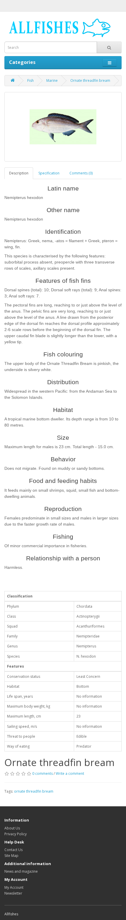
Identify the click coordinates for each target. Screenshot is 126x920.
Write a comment (70, 773)
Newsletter (13, 893)
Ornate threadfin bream (90, 80)
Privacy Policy (15, 833)
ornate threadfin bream (33, 791)
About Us (12, 828)
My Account (13, 887)
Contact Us (13, 849)
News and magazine (21, 871)
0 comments (42, 773)
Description (18, 173)
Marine (52, 80)
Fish (30, 80)
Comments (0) (81, 173)
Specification (48, 173)
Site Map (11, 855)
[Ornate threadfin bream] (63, 127)
